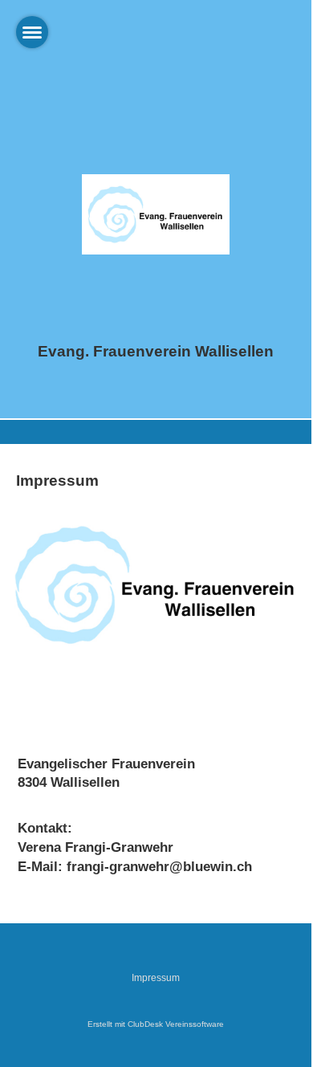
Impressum (156, 978)
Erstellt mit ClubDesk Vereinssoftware (155, 1024)
